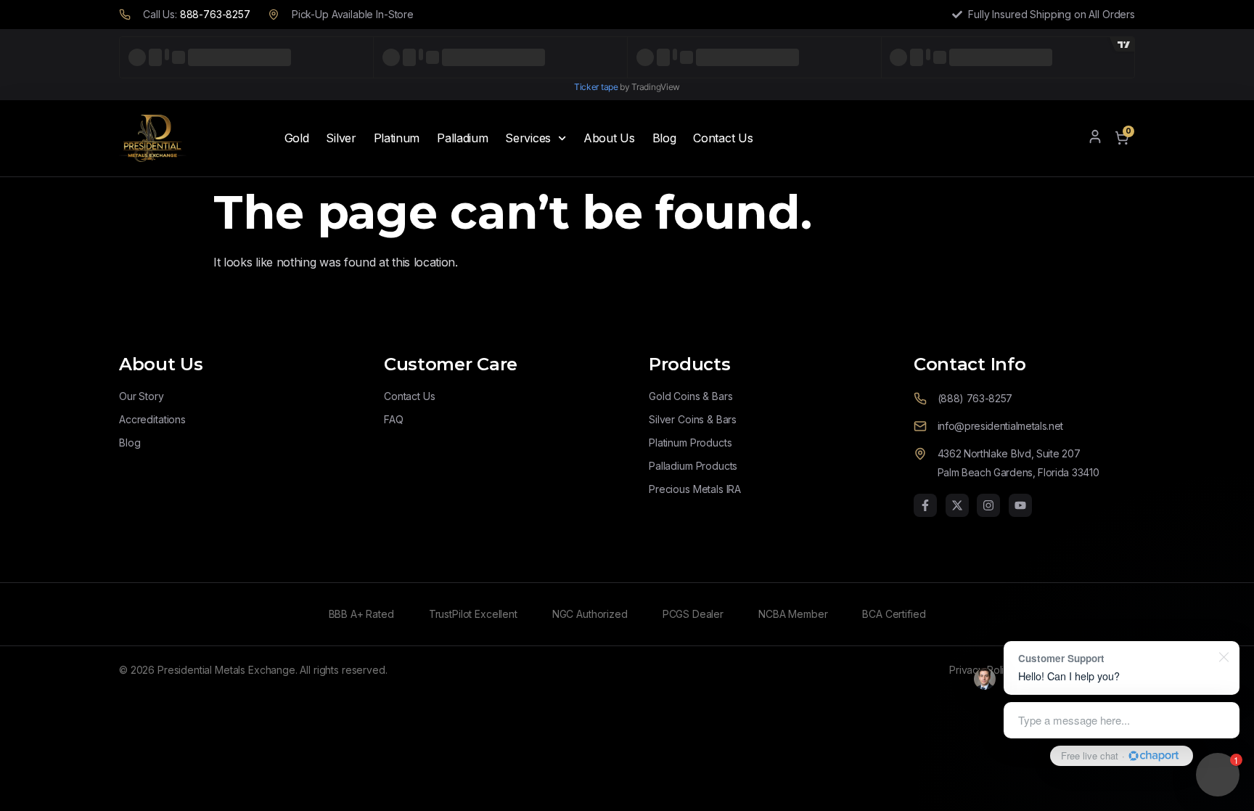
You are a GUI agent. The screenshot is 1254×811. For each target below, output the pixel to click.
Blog (664, 138)
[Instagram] (988, 505)
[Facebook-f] (925, 505)
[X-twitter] (957, 505)
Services (528, 138)
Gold (296, 138)
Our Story (141, 396)
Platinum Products (690, 442)
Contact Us (723, 138)
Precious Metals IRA (695, 489)
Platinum (397, 138)
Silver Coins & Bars (693, 419)
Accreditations (152, 419)
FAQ (393, 419)
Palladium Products (693, 466)
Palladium (462, 138)
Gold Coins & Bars (690, 396)
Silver (341, 138)
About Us (609, 138)
